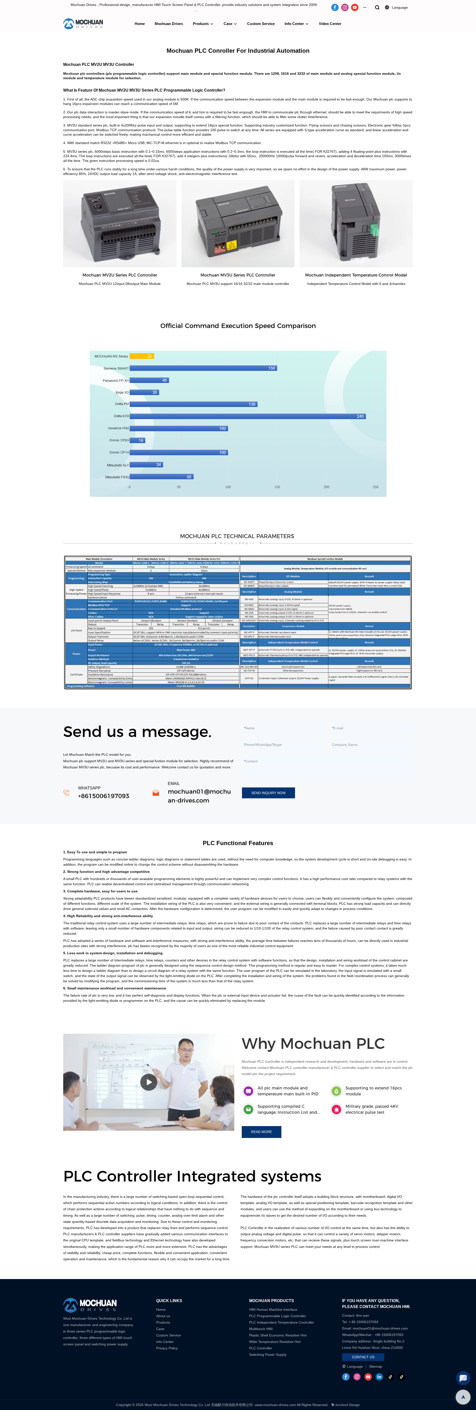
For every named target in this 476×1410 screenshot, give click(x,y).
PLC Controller (260, 1348)
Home (140, 24)
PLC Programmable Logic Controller (277, 1316)
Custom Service (261, 24)
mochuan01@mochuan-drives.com (380, 1328)
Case (228, 24)
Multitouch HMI (261, 1329)
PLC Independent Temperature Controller (281, 1322)
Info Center (294, 24)
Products (201, 24)
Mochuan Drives (169, 24)
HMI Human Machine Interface (273, 1309)
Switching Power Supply (268, 1355)
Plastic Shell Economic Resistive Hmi (278, 1335)
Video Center (330, 24)
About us (163, 1316)
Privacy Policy (167, 1348)
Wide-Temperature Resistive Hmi (275, 1342)
